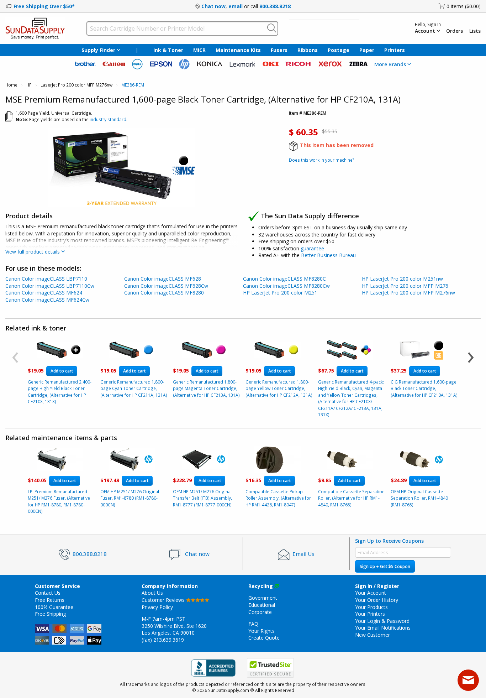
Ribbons (307, 50)
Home (11, 85)
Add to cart (62, 371)
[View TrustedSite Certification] (270, 668)
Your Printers (370, 613)
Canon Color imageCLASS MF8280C (284, 278)
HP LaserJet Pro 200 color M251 (280, 292)
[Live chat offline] (468, 680)
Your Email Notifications (383, 627)
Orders (454, 30)
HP (29, 85)
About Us (152, 592)
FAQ (253, 623)
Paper (366, 50)
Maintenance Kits (238, 50)
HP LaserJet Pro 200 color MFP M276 (405, 285)
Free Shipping (50, 613)
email (235, 6)
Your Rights (261, 630)
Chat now (213, 6)
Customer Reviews (164, 600)
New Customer (372, 634)
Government (262, 597)
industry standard (108, 119)
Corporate (260, 612)
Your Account (370, 592)
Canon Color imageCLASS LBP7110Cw (49, 285)
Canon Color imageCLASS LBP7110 (46, 278)
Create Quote (264, 637)
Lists (475, 30)
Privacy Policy (157, 607)
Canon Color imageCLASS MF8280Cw (286, 285)
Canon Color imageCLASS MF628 (162, 278)
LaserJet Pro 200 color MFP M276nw (76, 85)
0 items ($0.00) (464, 6)
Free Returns (49, 600)
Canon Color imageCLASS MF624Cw (47, 299)
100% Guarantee (54, 607)
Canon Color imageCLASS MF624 (43, 292)
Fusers (279, 50)
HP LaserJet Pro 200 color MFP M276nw (408, 292)
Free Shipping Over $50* (44, 6)
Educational (261, 604)
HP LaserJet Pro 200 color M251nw (402, 278)
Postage (338, 50)
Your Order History (376, 600)
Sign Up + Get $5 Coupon (385, 566)
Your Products (371, 607)
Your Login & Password (382, 621)
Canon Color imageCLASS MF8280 (164, 292)
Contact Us (47, 592)
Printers (394, 50)
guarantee (312, 248)
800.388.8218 (275, 6)
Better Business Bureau (328, 255)
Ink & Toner (168, 50)
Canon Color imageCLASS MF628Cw (166, 285)
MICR (199, 50)
